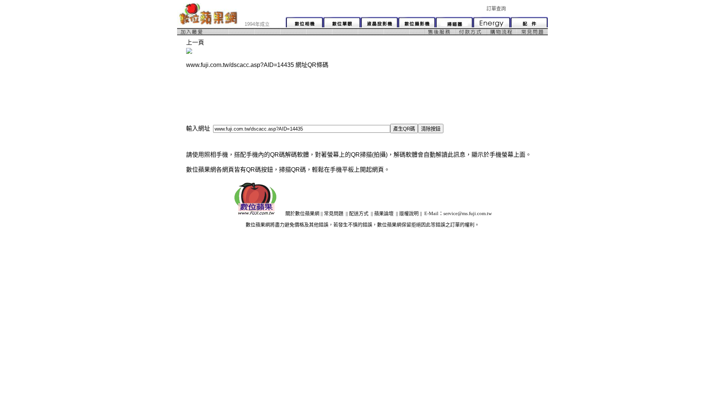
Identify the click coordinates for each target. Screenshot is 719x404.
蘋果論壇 (384, 213)
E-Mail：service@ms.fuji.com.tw (458, 213)
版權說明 (409, 213)
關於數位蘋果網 (302, 213)
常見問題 (333, 213)
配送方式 (358, 213)
